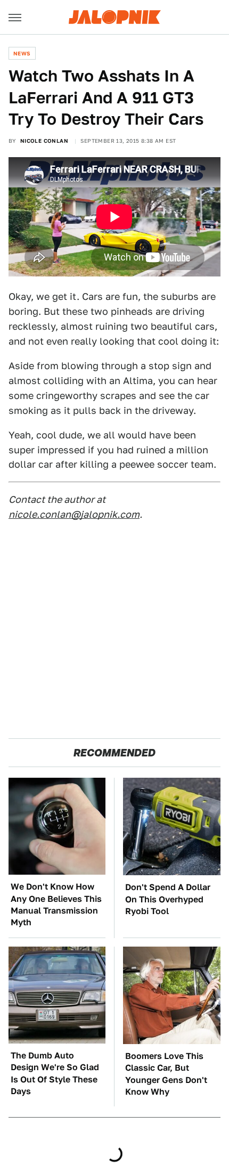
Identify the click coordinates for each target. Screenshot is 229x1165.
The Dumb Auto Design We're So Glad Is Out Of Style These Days (55, 1073)
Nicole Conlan (44, 140)
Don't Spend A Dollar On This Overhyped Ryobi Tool (167, 899)
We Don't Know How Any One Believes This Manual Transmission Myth (56, 904)
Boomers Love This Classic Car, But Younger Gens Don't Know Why (166, 1074)
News (22, 53)
